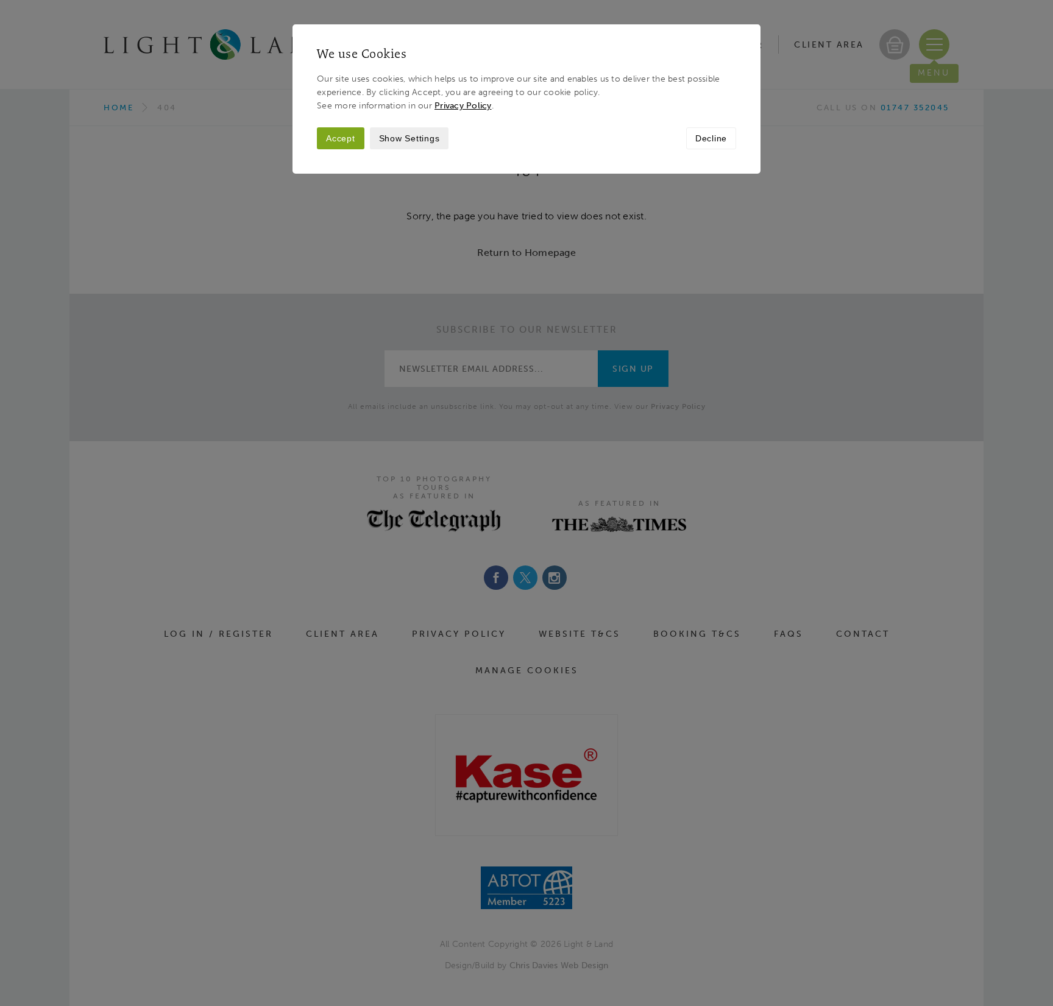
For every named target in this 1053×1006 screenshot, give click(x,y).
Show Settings (409, 138)
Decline (711, 138)
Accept (340, 138)
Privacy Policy (463, 105)
